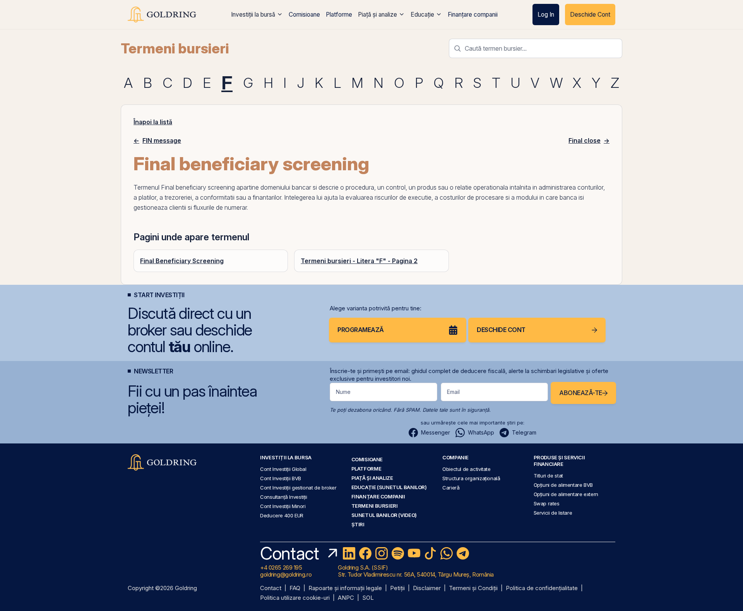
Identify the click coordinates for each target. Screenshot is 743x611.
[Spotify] (398, 553)
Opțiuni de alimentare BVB (563, 485)
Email (453, 392)
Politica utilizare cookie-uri (295, 598)
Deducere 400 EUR (281, 515)
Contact (270, 588)
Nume (343, 392)
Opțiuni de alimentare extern (566, 494)
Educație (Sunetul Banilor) (389, 487)
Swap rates (547, 503)
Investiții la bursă (253, 14)
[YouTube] (414, 553)
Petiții (397, 588)
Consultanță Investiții (283, 497)
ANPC (346, 598)
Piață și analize (377, 14)
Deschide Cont (590, 14)
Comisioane (304, 14)
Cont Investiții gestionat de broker (298, 487)
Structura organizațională (471, 478)
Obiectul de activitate (466, 469)
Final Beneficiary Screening (182, 261)
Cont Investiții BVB (280, 478)
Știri (358, 524)
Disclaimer (427, 588)
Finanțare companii (473, 14)
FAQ (294, 588)
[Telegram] (463, 553)
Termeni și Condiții (473, 588)
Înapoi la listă (153, 122)
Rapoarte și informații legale (345, 588)
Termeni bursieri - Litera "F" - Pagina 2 (359, 261)
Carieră (450, 487)
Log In (546, 14)
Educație (422, 14)
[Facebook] (365, 553)
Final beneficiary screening (198, 187)
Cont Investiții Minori (283, 506)
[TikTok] (430, 553)
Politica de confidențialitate (542, 588)
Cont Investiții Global (283, 469)
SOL (368, 598)
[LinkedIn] (349, 553)
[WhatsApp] (446, 553)
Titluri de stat (548, 475)
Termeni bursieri (175, 48)
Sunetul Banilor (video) (384, 515)
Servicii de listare (553, 513)
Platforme (339, 14)
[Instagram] (381, 553)
